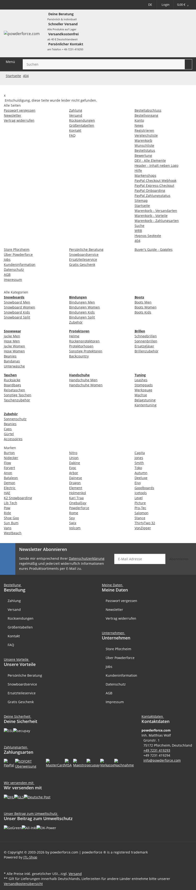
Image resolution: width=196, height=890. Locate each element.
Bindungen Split (82, 317)
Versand (14, 609)
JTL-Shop (30, 857)
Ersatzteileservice (22, 693)
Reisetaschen (14, 390)
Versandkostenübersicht (23, 883)
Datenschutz (116, 684)
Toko (138, 468)
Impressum (115, 702)
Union (74, 457)
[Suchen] (188, 64)
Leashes (141, 380)
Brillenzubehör (146, 351)
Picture (140, 503)
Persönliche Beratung (25, 675)
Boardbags (12, 385)
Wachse (141, 395)
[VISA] (69, 762)
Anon (8, 473)
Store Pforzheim (118, 649)
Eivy (138, 483)
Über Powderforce (120, 657)
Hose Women (14, 351)
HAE (7, 493)
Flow (7, 463)
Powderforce (79, 508)
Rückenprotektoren (84, 341)
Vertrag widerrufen (121, 618)
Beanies (10, 356)
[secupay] (93, 762)
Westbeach (13, 533)
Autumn (141, 473)
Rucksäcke (12, 380)
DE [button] (150, 4)
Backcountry (79, 356)
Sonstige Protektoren (85, 351)
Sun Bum (11, 523)
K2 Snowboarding (18, 498)
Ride (7, 513)
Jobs (109, 666)
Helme (74, 336)
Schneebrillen (146, 336)
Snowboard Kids (17, 312)
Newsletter (114, 609)
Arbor (73, 473)
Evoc (72, 468)
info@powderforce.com (162, 760)
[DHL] (9, 796)
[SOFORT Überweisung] (30, 763)
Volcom (75, 528)
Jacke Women (14, 346)
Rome (73, 513)
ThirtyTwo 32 (145, 523)
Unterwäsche (14, 366)
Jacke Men (12, 336)
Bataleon (11, 478)
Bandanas (12, 361)
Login (165, 4)
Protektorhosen (81, 346)
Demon (9, 483)
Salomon (141, 513)
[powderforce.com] (22, 33)
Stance (140, 518)
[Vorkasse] (107, 762)
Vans (7, 528)
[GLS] (19, 796)
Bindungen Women (84, 307)
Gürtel (9, 434)
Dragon (75, 483)
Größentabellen (20, 627)
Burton (9, 452)
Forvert (9, 468)
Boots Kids (143, 312)
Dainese (75, 478)
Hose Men (12, 341)
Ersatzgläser (144, 346)
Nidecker (11, 457)
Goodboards (144, 488)
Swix (72, 523)
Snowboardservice (22, 684)
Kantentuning (146, 405)
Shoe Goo (11, 518)
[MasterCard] (55, 762)
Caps (8, 429)
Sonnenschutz (15, 419)
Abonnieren (178, 559)
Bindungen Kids (82, 312)
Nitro (73, 452)
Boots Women (146, 307)
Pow (7, 508)
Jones (139, 457)
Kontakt (14, 636)
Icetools (141, 493)
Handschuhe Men (83, 380)
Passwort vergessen (121, 600)
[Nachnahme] (124, 762)
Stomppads (144, 385)
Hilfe (11, 4)
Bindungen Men (82, 302)
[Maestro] (80, 762)
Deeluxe (141, 478)
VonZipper (143, 528)
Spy (72, 518)
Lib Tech (10, 503)
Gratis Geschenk (21, 702)
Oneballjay (77, 503)
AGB (109, 693)
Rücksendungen (20, 618)
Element (75, 488)
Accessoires (13, 439)
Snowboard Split (17, 317)
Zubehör (76, 322)
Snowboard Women (19, 307)
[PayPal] (9, 762)
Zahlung (14, 600)
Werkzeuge (143, 390)
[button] (154, 716)
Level (139, 498)
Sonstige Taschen (17, 395)
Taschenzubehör (17, 400)
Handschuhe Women (86, 385)
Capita (140, 452)
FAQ (11, 645)
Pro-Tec (140, 508)
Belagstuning (145, 400)
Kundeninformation (121, 675)
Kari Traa (76, 498)
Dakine (74, 463)
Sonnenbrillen (146, 341)
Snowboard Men (17, 302)
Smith (139, 463)
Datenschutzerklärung (86, 558)
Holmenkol (77, 493)
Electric (10, 488)
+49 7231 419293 (156, 750)
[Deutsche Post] (37, 796)
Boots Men (143, 302)
